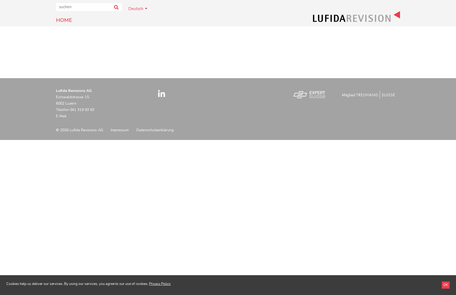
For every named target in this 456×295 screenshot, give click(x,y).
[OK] (446, 285)
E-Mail (61, 116)
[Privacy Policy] (160, 284)
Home (64, 20)
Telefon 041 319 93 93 (75, 109)
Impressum (120, 130)
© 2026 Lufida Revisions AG (79, 130)
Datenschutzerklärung (155, 130)
